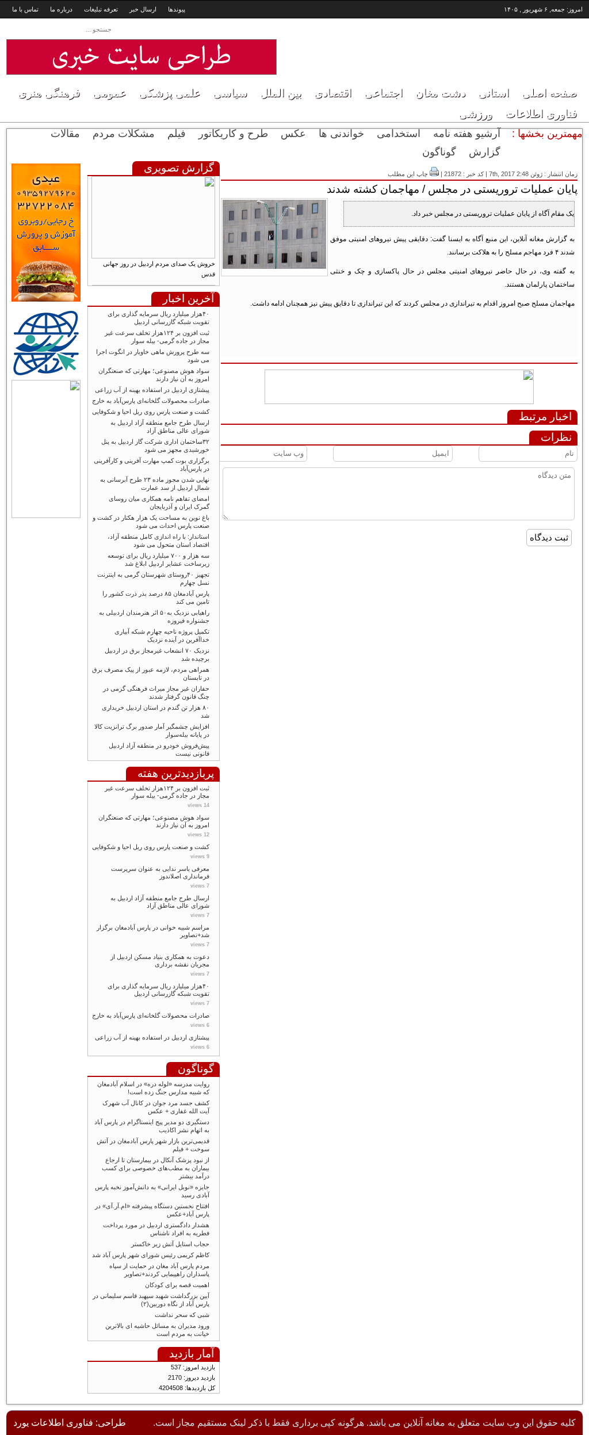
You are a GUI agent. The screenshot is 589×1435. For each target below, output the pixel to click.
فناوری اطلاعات (541, 114)
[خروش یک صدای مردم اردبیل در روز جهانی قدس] (153, 256)
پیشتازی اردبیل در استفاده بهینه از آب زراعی (152, 389)
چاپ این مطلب (408, 173)
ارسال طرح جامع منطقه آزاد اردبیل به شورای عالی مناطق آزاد (159, 902)
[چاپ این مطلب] (434, 173)
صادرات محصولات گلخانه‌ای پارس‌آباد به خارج (150, 400)
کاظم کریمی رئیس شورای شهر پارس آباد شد (150, 1254)
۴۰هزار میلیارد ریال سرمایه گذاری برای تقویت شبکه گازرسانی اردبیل (158, 990)
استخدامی (398, 133)
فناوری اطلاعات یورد (53, 1423)
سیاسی (230, 93)
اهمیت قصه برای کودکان (176, 1284)
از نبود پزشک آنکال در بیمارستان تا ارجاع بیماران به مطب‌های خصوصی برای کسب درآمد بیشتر (155, 1167)
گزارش (484, 152)
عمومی (109, 93)
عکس (293, 133)
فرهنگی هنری (49, 93)
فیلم (176, 133)
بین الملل (280, 93)
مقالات (65, 133)
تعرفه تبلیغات (101, 9)
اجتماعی (383, 93)
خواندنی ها (341, 133)
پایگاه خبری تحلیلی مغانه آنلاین (478, 46)
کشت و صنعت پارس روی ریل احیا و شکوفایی (150, 411)
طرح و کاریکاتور (233, 133)
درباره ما (61, 9)
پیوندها (176, 9)
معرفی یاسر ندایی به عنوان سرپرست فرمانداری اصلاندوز (160, 872)
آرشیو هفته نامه (466, 133)
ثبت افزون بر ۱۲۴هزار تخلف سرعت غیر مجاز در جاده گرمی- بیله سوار (157, 792)
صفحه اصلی (549, 93)
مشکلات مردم (124, 133)
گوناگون (439, 152)
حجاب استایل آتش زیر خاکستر (170, 1243)
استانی (493, 93)
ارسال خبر (142, 9)
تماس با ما (25, 9)
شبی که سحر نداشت (182, 1314)
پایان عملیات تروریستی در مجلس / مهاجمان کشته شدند (452, 189)
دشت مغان (440, 93)
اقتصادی (332, 93)
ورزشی (475, 114)
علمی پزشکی (169, 93)
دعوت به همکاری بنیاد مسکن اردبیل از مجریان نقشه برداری (159, 960)
